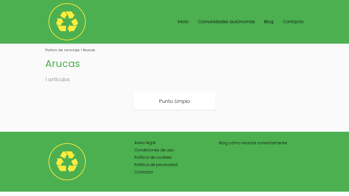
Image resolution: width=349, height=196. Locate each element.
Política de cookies (153, 157)
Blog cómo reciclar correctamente (253, 143)
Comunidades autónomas (226, 22)
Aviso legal (144, 142)
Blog (268, 22)
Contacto (293, 22)
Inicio (183, 22)
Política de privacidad (155, 164)
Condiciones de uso (154, 150)
